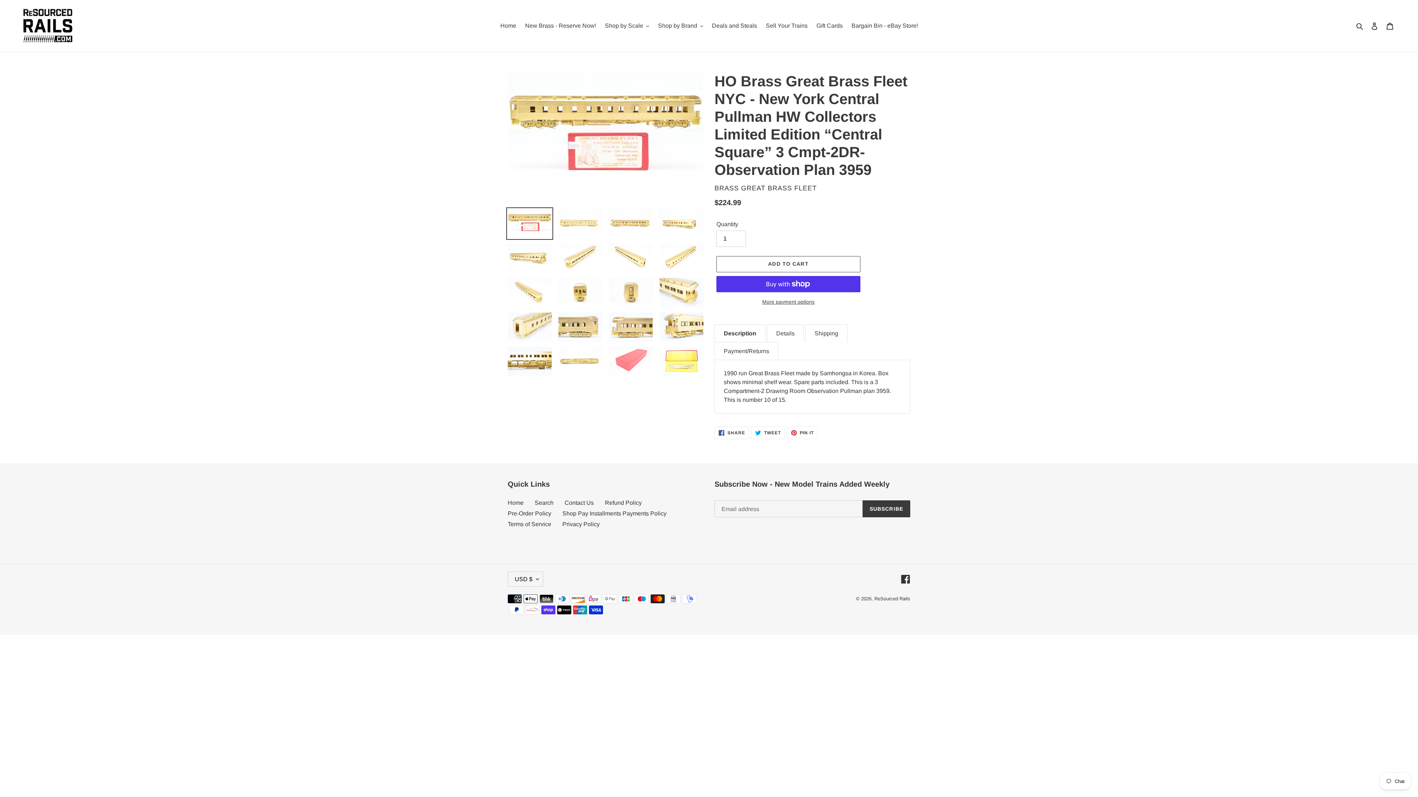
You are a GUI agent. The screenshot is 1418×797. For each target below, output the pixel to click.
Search (544, 503)
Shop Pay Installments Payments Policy (614, 513)
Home (516, 503)
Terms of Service (529, 524)
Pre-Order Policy (529, 513)
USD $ (523, 579)
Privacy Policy (581, 524)
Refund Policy (623, 503)
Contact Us (579, 503)
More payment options (788, 302)
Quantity (727, 224)
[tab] (740, 333)
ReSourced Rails (892, 598)
